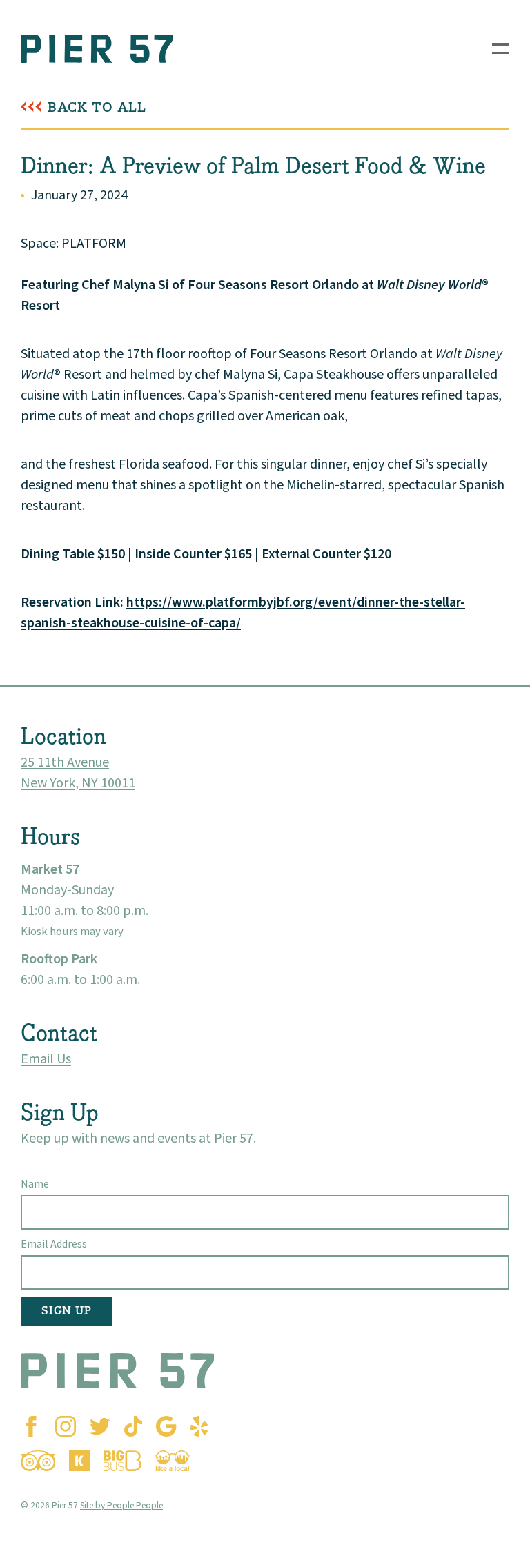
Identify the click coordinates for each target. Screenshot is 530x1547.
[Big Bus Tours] (122, 1460)
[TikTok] (133, 1426)
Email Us (46, 1059)
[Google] (166, 1426)
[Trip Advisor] (38, 1460)
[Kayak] (79, 1460)
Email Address (54, 1244)
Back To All (97, 107)
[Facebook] (31, 1426)
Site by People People (121, 1505)
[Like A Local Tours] (172, 1460)
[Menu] (500, 48)
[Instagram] (65, 1426)
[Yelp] (199, 1426)
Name (35, 1184)
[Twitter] (100, 1426)
